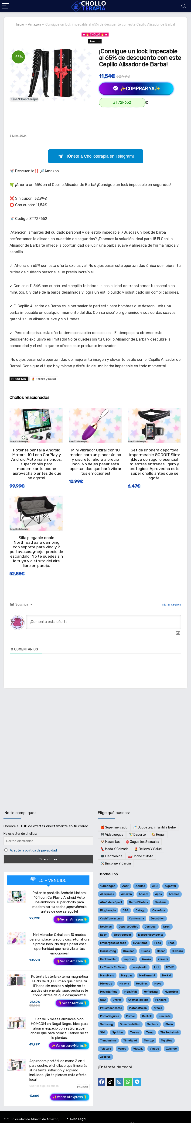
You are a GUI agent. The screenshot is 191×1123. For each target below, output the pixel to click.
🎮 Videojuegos (111, 835)
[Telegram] (137, 1082)
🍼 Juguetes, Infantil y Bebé (154, 827)
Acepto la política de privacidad (33, 850)
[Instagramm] (119, 1082)
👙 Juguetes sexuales (142, 842)
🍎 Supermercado (113, 827)
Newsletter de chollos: (20, 834)
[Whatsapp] (128, 1082)
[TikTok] (110, 1082)
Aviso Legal (78, 1119)
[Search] (183, 6)
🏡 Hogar (158, 835)
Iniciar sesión (171, 604)
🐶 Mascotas (110, 842)
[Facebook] (101, 1082)
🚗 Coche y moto (140, 856)
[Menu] (5, 6)
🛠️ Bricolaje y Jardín (115, 863)
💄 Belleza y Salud (43, 379)
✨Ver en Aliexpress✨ (70, 1097)
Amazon (34, 25)
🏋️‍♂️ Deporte (137, 835)
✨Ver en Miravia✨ (72, 1003)
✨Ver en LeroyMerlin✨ (69, 1046)
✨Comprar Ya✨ (139, 88)
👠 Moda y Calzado (114, 849)
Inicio (20, 25)
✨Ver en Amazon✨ (71, 919)
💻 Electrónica (111, 856)
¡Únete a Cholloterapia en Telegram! (100, 156)
